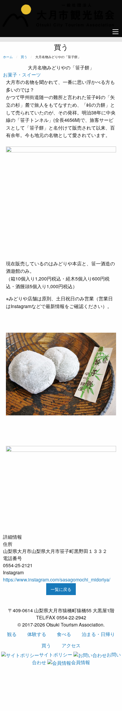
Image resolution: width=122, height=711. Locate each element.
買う (24, 56)
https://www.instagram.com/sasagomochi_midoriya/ (56, 579)
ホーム (8, 56)
